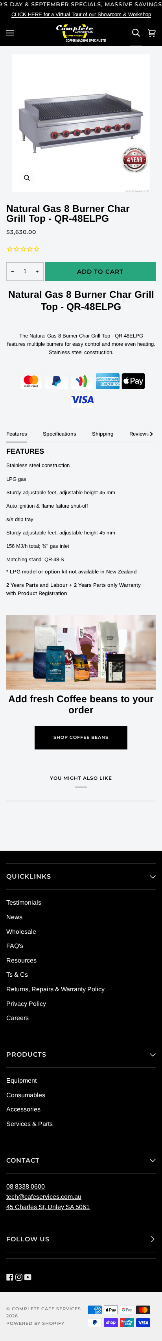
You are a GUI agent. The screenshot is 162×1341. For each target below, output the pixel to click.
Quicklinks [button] (28, 876)
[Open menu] (11, 33)
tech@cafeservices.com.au (43, 1196)
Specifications (59, 434)
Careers (17, 1018)
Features (16, 434)
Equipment (21, 1080)
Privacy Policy (26, 1003)
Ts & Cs (17, 974)
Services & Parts (29, 1123)
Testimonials (23, 902)
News (14, 917)
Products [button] (26, 1054)
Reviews (139, 434)
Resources (21, 960)
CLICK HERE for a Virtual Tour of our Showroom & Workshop (81, 14)
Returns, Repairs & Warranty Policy (55, 989)
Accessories (23, 1109)
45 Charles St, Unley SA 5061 (48, 1207)
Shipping (103, 434)
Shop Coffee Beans (81, 737)
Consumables (25, 1095)
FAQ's (14, 945)
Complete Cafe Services (46, 1308)
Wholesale (21, 931)
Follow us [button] (28, 1239)
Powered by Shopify (35, 1323)
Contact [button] (23, 1160)
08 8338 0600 (25, 1186)
